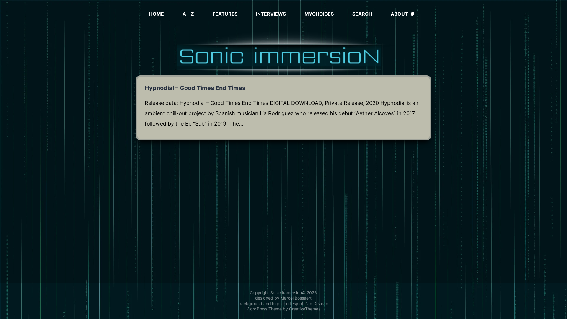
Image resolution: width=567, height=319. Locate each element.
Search (362, 14)
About (399, 14)
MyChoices (319, 14)
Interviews (271, 14)
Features (225, 14)
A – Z (188, 14)
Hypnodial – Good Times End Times (195, 88)
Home (156, 14)
